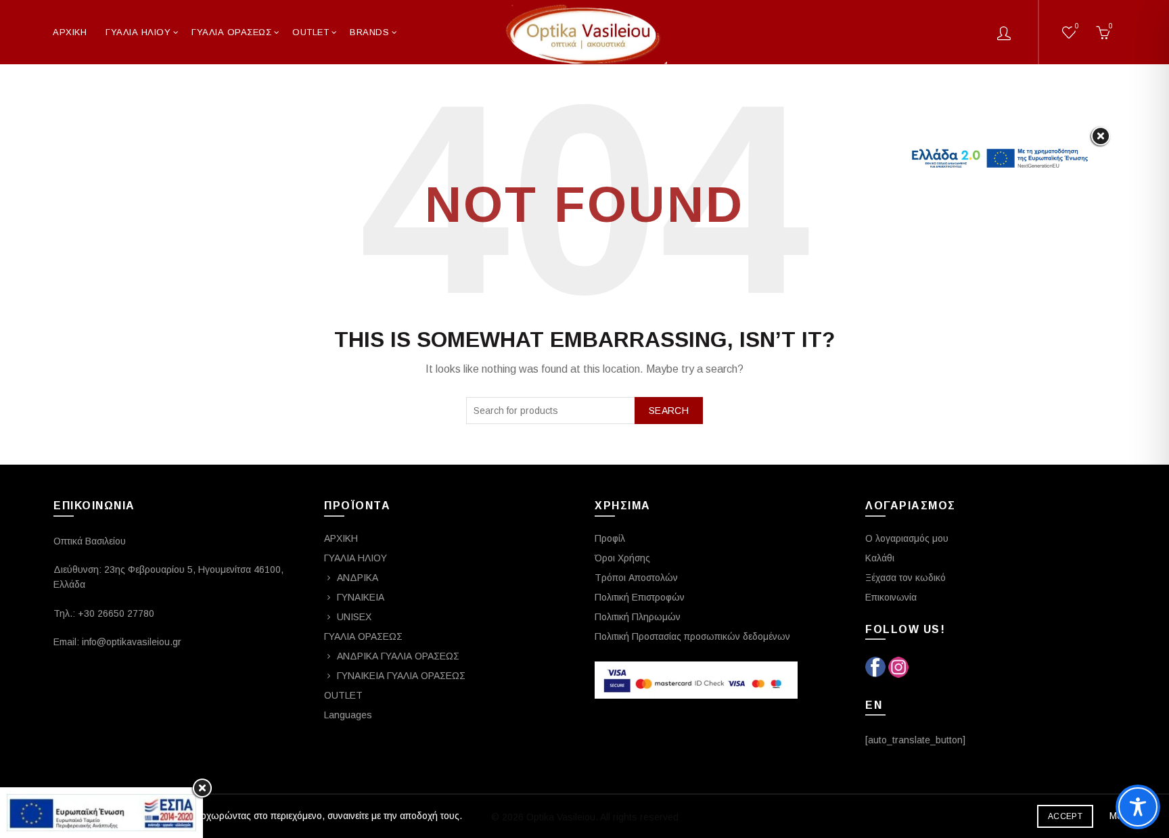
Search (669, 410)
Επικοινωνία (891, 597)
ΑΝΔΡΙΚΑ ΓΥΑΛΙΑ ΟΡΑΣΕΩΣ (398, 656)
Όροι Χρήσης (622, 558)
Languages (348, 714)
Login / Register (1004, 32)
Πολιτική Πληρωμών (638, 616)
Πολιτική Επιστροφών (640, 597)
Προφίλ (610, 538)
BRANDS (369, 32)
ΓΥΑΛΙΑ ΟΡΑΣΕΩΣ (231, 32)
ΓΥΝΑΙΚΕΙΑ (360, 597)
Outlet (310, 32)
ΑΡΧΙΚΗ (70, 32)
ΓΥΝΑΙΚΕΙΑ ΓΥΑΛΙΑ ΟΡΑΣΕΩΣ (401, 675)
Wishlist (1077, 26)
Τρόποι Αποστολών (636, 577)
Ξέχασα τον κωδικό (905, 577)
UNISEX (354, 616)
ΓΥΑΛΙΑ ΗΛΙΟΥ (138, 32)
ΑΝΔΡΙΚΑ (357, 577)
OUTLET (343, 695)
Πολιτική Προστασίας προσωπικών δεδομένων (692, 636)
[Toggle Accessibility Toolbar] (1138, 807)
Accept (1065, 816)
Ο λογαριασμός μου (906, 538)
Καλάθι (879, 558)
